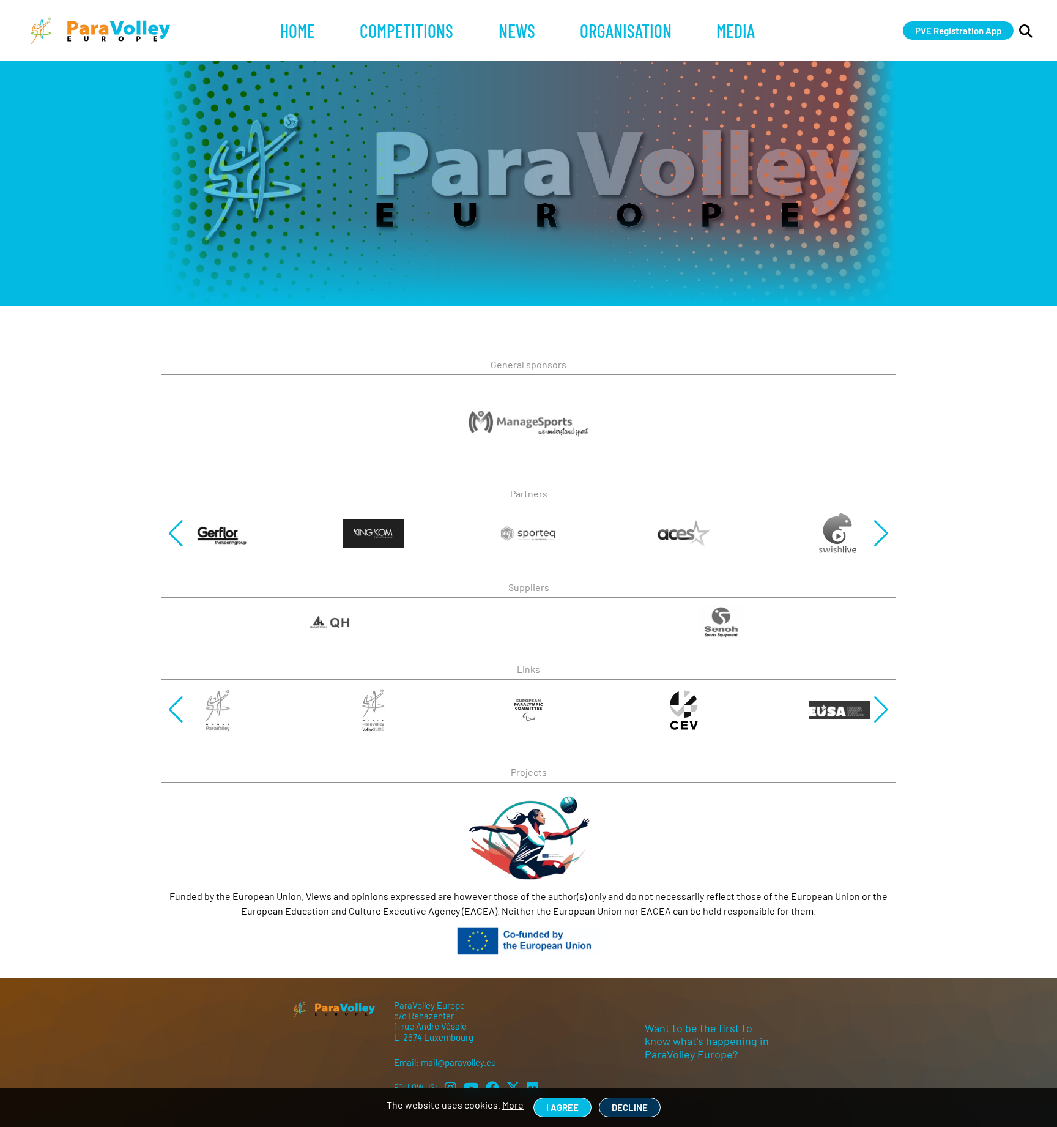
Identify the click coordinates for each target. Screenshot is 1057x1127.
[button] (176, 533)
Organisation (626, 31)
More (513, 1104)
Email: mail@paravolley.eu (445, 1062)
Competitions (406, 31)
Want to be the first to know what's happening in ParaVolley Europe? (707, 1041)
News (517, 31)
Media (735, 31)
